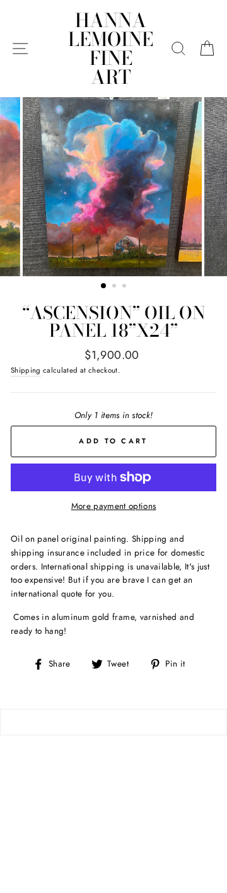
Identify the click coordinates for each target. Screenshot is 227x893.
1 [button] (104, 286)
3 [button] (125, 287)
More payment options (113, 505)
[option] (113, 186)
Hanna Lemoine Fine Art (110, 48)
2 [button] (115, 287)
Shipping (26, 370)
